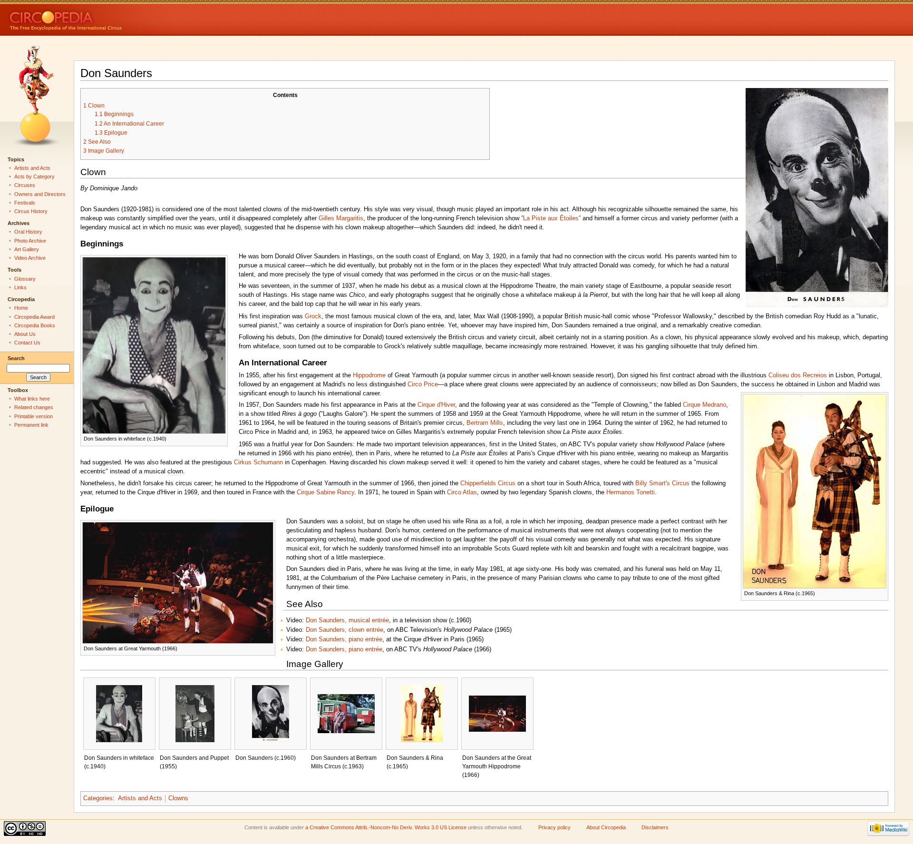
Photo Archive (30, 241)
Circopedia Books (34, 325)
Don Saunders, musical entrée (347, 620)
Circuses (24, 185)
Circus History (31, 211)
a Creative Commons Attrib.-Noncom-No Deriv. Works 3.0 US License (385, 827)
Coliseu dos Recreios (797, 375)
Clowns (178, 798)
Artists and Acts (140, 798)
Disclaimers (655, 827)
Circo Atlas (462, 492)
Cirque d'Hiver (436, 405)
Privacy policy (554, 827)
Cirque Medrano (704, 405)
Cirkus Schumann (258, 462)
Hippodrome (369, 375)
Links (20, 287)
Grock (313, 316)
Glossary (25, 279)
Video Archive (30, 258)
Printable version (33, 416)
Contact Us (27, 342)
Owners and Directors (40, 194)
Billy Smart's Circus (662, 483)
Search (16, 358)
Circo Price (423, 384)
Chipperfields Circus (487, 483)
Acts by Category (34, 176)
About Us (25, 334)
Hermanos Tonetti (630, 492)
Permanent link (31, 425)
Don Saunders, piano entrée (344, 639)
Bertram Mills (484, 423)
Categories (98, 798)
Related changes (33, 407)
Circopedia (97, 18)
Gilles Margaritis (341, 218)
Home (21, 308)
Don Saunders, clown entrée (344, 630)
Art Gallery (26, 249)
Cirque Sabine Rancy (325, 492)
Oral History (28, 232)
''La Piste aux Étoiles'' (551, 218)
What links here (32, 399)
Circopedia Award (34, 317)
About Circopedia (606, 827)
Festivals (24, 203)
